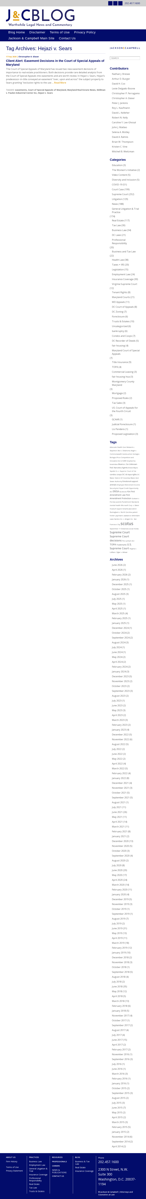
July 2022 (116, 749)
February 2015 (119, 1127)
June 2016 (117, 1068)
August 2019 (118, 918)
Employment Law (121, 274)
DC (123, 474)
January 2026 (119, 579)
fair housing (118, 345)
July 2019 (116, 923)
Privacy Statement (14, 1170)
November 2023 (120, 681)
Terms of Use (60, 32)
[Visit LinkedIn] (110, 3)
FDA (128, 491)
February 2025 (119, 618)
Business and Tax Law (124, 251)
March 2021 (118, 826)
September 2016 (120, 1059)
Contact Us (67, 38)
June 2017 (117, 1039)
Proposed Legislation (123, 434)
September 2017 (120, 1025)
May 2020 (117, 875)
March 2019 (118, 942)
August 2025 (118, 594)
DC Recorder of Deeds (123, 340)
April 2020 (117, 879)
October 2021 (119, 792)
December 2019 (120, 899)
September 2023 (120, 690)
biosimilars (114, 464)
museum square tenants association (123, 509)
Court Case (118, 189)
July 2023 (116, 700)
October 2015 (119, 1088)
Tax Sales (117, 402)
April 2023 (117, 715)
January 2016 (119, 1083)
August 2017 (118, 1030)
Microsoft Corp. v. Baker (130, 505)
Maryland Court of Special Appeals (126, 352)
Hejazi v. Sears (45, 92)
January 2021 (119, 836)
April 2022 (117, 763)
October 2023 (119, 686)
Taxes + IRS (118, 264)
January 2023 (119, 729)
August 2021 (118, 802)
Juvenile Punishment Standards (127, 502)
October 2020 (119, 850)
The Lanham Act (128, 541)
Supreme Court (120, 194)
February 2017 (119, 1049)
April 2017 (117, 1044)
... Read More (59, 82)
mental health (115, 505)
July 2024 (116, 647)
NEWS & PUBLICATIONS (59, 1171)
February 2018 (119, 1005)
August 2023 (118, 695)
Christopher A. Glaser (28, 56)
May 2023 (117, 710)
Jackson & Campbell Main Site (31, 38)
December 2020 (120, 841)
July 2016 (116, 1064)
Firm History (11, 1161)
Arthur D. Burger (121, 78)
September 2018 (120, 972)
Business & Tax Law (82, 1162)
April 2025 (117, 608)
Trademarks (121, 545)
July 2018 (116, 981)
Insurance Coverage (122, 279)
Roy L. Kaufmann (121, 107)
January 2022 (119, 778)
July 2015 (116, 1102)
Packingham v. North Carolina (121, 512)
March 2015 (118, 1122)
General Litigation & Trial (38, 1169)
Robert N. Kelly (120, 117)
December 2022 (120, 734)
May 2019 (117, 933)
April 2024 (117, 661)
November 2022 (120, 739)
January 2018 (119, 1010)
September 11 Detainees (119, 529)
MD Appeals (118, 302)
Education (117, 165)
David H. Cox (118, 83)
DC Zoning (117, 311)
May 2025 (117, 603)
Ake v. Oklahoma (124, 451)
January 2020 (119, 894)
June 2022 (117, 753)
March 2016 (118, 1073)
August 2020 (118, 860)
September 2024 (120, 637)
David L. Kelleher (121, 112)
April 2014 (117, 1146)
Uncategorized (120, 326)
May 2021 (117, 816)
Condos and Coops (122, 335)
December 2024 (120, 627)
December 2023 (120, 676)
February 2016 (119, 1078)
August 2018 (118, 976)
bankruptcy (118, 331)
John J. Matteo (119, 127)
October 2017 (119, 1020)
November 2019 (120, 904)
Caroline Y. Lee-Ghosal (124, 122)
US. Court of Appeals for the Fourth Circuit (125, 409)
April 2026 (117, 569)
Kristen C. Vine (119, 146)
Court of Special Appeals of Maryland (47, 90)
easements (21, 90)
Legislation (118, 269)
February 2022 (119, 773)
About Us (11, 1157)
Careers (56, 1166)
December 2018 (120, 957)
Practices (34, 1157)
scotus (127, 523)
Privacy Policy (85, 32)
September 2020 (120, 855)
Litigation (117, 199)
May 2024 (117, 657)
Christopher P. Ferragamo (126, 93)
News (115, 204)
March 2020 (118, 884)
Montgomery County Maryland (123, 383)
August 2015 (118, 1098)
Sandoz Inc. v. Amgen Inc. (123, 519)
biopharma (131, 461)
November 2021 (120, 787)
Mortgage (117, 393)
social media (134, 529)
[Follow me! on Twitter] (115, 3)
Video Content (119, 174)
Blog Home (16, 32)
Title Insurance (120, 362)
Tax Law (116, 225)
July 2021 (116, 807)
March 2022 (118, 768)
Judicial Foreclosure (122, 424)
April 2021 (117, 821)
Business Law (119, 230)
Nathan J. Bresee (121, 74)
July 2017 (116, 1035)
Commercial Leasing (122, 371)
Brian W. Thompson (122, 141)
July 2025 (116, 598)
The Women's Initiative (124, 170)
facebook (123, 492)
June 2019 (117, 928)
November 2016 (120, 1054)
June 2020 (117, 870)
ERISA (116, 491)
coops (119, 474)
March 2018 (118, 1001)
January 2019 (119, 952)
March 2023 (118, 720)
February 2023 (119, 724)
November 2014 (120, 1136)
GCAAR (115, 419)
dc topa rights (131, 474)
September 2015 (120, 1093)
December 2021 (120, 783)
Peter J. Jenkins (120, 103)
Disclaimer (37, 32)
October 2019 (119, 909)
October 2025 (119, 589)
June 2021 (117, 812)
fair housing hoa (121, 376)
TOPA (115, 367)
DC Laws (116, 235)
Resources (57, 1157)
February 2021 (119, 831)
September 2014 (120, 1141)
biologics (136, 454)
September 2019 (120, 913)
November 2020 (120, 846)
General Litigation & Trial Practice (125, 210)
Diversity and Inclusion (124, 179)
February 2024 (119, 666)
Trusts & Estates (121, 321)
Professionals (59, 1161)
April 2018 (117, 996)
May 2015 (117, 1112)
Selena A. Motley (120, 132)
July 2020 (116, 865)
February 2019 (119, 947)
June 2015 (117, 1107)
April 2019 (117, 938)
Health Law (118, 259)
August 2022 (118, 744)
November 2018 (120, 962)
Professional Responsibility (119, 241)
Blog (77, 1157)
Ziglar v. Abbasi (121, 552)
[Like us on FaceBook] (120, 3)
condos (113, 474)
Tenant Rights (119, 292)
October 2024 (119, 632)
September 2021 (120, 797)
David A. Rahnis (120, 137)
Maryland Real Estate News (81, 90)
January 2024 (119, 671)
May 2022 (117, 758)
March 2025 (118, 613)
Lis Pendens (118, 429)
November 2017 (120, 1015)
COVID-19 (117, 184)
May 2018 (117, 991)
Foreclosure (118, 316)
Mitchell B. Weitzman (123, 151)
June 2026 (117, 565)
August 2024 (118, 642)
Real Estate (118, 220)
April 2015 (117, 1117)
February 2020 (119, 889)
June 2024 (117, 652)
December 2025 (120, 584)
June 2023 (117, 705)
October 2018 (119, 967)
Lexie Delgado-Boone (123, 88)
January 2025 (119, 623)
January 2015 (119, 1131)
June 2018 (117, 986)
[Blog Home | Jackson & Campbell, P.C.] (73, 18)
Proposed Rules (120, 398)
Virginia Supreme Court (124, 284)
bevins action (127, 454)
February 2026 (119, 574)
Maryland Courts (121, 297)
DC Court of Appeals (123, 306)
